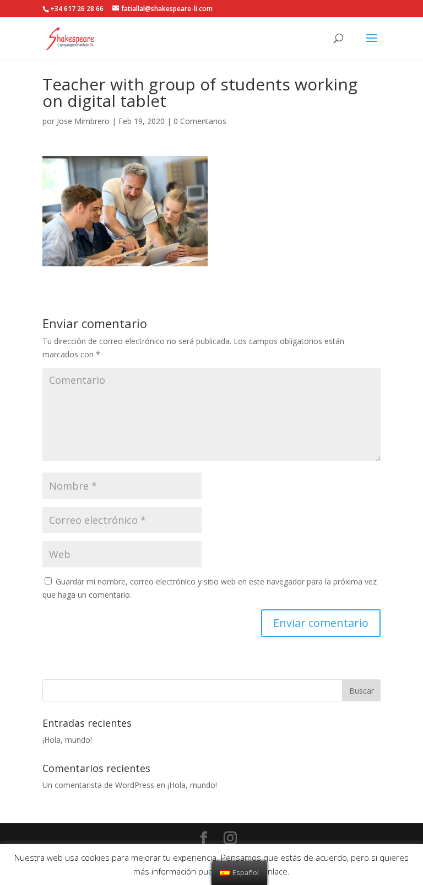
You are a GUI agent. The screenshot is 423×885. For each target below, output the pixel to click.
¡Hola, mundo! (67, 739)
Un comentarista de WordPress (98, 785)
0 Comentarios (199, 121)
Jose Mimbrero (83, 121)
